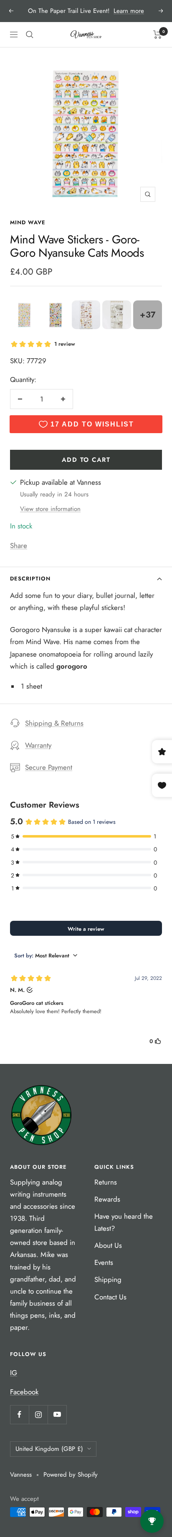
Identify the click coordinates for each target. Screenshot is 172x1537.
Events (103, 1262)
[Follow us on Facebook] (19, 1414)
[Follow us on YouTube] (57, 1414)
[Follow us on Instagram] (38, 1414)
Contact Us (110, 1297)
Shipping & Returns (54, 723)
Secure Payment (48, 767)
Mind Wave (28, 222)
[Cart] (157, 34)
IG (13, 1373)
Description (30, 579)
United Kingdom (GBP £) (49, 1448)
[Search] (29, 34)
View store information (50, 508)
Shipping (107, 1279)
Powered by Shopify (70, 1474)
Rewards (107, 1199)
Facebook (24, 1392)
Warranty (38, 745)
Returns (105, 1182)
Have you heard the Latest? (123, 1222)
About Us (108, 1245)
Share (18, 545)
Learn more (129, 10)
